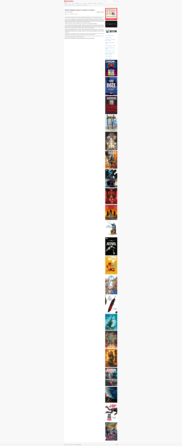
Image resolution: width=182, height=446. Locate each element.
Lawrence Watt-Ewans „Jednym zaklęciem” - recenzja (110, 53)
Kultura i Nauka (100, 3)
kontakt (74, 444)
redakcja (65, 444)
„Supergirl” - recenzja (108, 37)
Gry (81, 3)
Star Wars (84, 3)
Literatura (66, 3)
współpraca (71, 444)
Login (117, 1)
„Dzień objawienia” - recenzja (109, 35)
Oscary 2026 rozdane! (108, 56)
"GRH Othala (67, 19)
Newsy (74, 5)
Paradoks (95, 3)
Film (69, 3)
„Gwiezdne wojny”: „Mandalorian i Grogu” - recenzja (110, 40)
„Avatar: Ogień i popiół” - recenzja (110, 45)
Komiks (73, 3)
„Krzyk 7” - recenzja (108, 58)
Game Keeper (101, 35)
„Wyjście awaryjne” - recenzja (109, 50)
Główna (66, 5)
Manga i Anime (90, 3)
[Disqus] (84, 53)
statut (68, 444)
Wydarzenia (77, 3)
